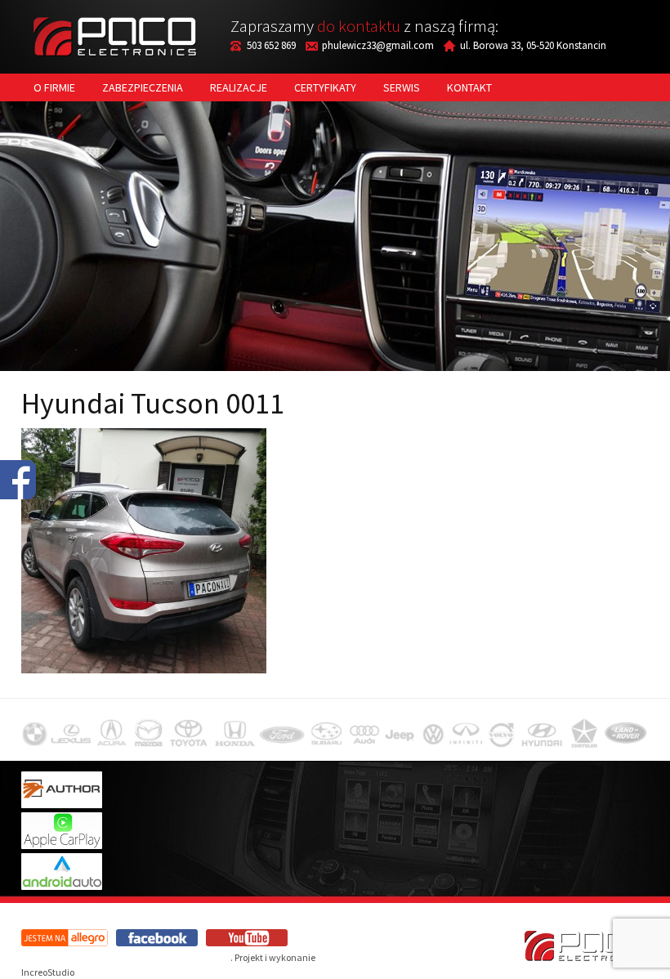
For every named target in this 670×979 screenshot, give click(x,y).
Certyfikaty (325, 87)
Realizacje (238, 87)
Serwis (401, 87)
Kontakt (469, 87)
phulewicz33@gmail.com (378, 45)
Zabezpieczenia (142, 87)
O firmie (54, 87)
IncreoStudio (47, 972)
